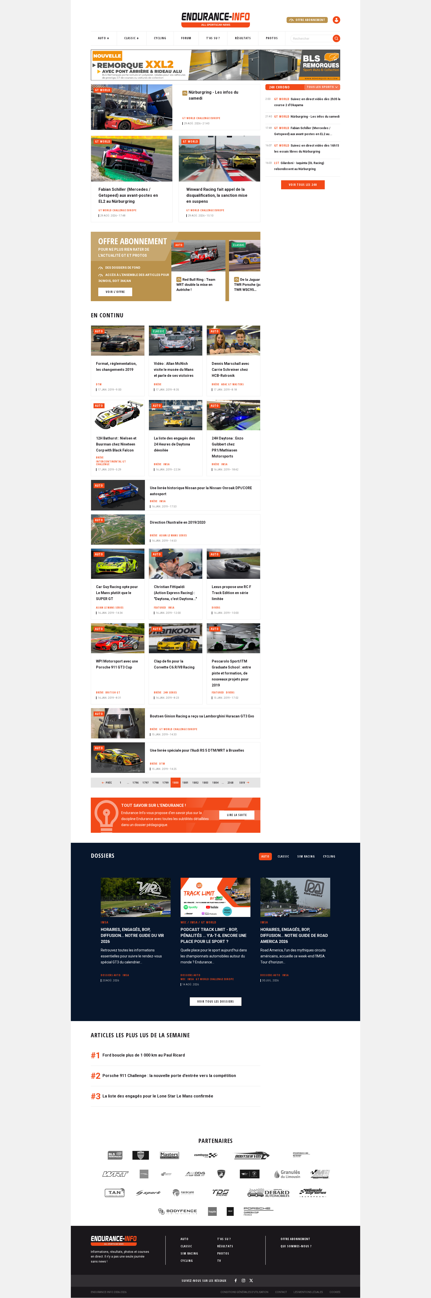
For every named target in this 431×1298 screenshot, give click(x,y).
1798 (156, 782)
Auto (102, 38)
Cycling (160, 38)
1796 (136, 782)
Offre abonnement (310, 20)
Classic (130, 38)
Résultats (243, 38)
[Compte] (336, 20)
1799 (166, 782)
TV (219, 1261)
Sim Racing (306, 856)
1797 (146, 782)
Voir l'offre (115, 292)
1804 (216, 782)
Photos (272, 38)
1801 (186, 782)
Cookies (334, 1292)
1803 (206, 782)
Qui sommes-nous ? (296, 1246)
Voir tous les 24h (303, 185)
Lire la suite (237, 815)
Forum (186, 38)
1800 (177, 782)
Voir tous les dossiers (215, 1001)
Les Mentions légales (308, 1292)
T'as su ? (213, 38)
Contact (281, 1292)
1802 (196, 782)
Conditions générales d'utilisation (244, 1292)
